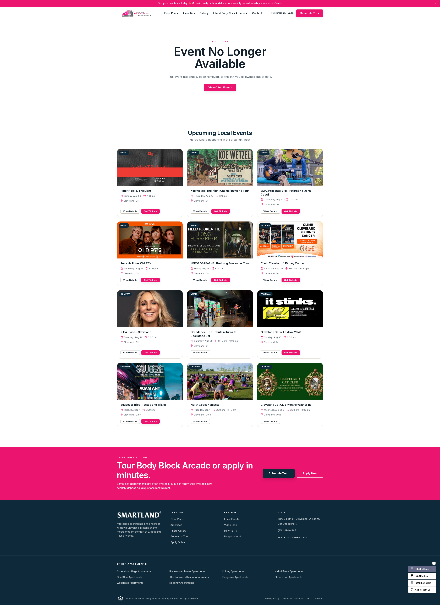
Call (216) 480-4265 (282, 13)
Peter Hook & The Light (135, 190)
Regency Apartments (181, 582)
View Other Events (220, 87)
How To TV (231, 530)
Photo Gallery (178, 530)
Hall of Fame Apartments (289, 571)
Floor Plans (171, 13)
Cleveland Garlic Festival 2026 (281, 332)
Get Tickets (150, 211)
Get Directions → (288, 523)
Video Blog (230, 525)
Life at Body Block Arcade (229, 13)
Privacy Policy (272, 598)
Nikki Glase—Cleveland (135, 332)
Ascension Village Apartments (134, 571)
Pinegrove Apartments (235, 577)
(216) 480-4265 (287, 530)
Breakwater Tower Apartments (187, 571)
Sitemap (319, 598)
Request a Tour (179, 536)
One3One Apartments (129, 577)
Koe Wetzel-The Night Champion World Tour (220, 190)
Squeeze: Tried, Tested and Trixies (143, 404)
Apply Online (177, 542)
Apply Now (309, 473)
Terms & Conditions (293, 598)
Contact (257, 13)
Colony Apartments (233, 571)
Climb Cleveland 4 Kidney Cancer (283, 263)
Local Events (231, 519)
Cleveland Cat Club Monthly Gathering (286, 404)
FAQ (309, 598)
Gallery (204, 13)
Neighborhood (232, 536)
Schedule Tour (309, 13)
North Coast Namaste (205, 404)
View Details (130, 211)
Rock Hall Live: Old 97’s (135, 263)
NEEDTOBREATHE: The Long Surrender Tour (220, 263)
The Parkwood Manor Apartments (189, 577)
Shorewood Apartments (288, 577)
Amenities (189, 13)
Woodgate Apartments (130, 582)
